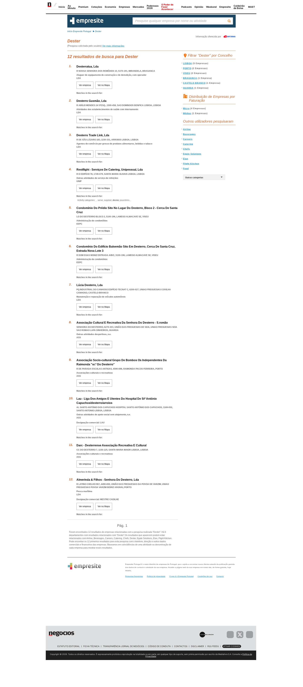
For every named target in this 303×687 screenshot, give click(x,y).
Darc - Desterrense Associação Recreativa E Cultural (111, 445)
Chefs (186, 149)
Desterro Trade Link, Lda (92, 135)
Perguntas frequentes (134, 576)
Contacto (220, 576)
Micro (186, 108)
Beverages (189, 134)
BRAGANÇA (190, 78)
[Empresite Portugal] (86, 23)
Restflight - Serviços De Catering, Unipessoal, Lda (109, 169)
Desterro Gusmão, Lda (91, 100)
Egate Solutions (192, 154)
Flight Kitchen (191, 164)
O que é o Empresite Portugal (181, 576)
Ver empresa (85, 85)
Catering (188, 144)
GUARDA (188, 88)
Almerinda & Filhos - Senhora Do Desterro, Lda (107, 479)
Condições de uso (205, 576)
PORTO (187, 68)
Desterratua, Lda (87, 66)
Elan (185, 159)
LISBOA (187, 63)
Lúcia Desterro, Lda (89, 285)
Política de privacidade (156, 576)
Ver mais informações (113, 46)
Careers (188, 139)
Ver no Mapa (104, 85)
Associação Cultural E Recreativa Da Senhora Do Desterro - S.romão (122, 322)
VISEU (186, 73)
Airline (187, 129)
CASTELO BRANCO (194, 83)
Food (186, 168)
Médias (187, 113)
